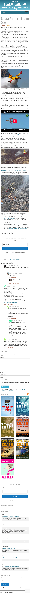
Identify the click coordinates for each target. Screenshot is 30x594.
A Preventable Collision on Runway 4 (11, 516)
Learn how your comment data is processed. (13, 390)
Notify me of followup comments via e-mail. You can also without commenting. (15, 383)
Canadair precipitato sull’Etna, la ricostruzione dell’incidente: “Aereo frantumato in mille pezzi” (14, 169)
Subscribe (5, 584)
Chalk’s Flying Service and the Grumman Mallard (14, 539)
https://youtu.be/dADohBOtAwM (11, 302)
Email (1, 377)
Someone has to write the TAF (10, 557)
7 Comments (9, 26)
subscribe (5, 383)
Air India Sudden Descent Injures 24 (11, 566)
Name (1, 372)
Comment (2, 357)
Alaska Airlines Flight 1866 (9, 548)
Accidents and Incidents (13, 259)
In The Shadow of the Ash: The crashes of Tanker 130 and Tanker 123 (16, 229)
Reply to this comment (8, 271)
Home (3, 13)
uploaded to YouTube (15, 134)
